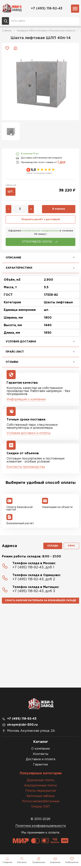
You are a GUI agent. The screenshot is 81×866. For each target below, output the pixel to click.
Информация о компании (26, 399)
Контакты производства (26, 467)
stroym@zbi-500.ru (22, 724)
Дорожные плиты (40, 780)
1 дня (61, 162)
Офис (71, 546)
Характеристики (19, 268)
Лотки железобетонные (40, 801)
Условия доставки (21, 341)
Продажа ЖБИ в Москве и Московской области (46, 30)
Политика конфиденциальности (40, 826)
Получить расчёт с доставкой (40, 219)
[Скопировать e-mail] (56, 241)
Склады (52, 546)
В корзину (58, 209)
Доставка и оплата (40, 759)
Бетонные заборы (40, 796)
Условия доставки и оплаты (28, 433)
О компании (40, 748)
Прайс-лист (15, 352)
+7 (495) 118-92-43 (46, 8)
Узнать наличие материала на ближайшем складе (40, 600)
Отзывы (12, 362)
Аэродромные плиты (40, 785)
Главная (6, 30)
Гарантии (40, 764)
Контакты (40, 754)
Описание (13, 258)
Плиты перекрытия (40, 790)
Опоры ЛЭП (40, 806)
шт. (10, 192)
